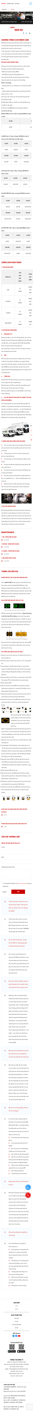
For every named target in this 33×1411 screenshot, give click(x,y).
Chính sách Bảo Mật (22, 883)
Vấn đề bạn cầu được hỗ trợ (8, 867)
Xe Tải (16, 1309)
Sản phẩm (16, 1303)
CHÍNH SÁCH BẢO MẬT (9, 1384)
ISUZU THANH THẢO (16, 1315)
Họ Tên (3, 847)
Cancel (5, 891)
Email (2, 857)
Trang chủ (4, 9)
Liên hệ (16, 1327)
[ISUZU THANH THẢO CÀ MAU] (13, 4)
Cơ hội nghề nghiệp (16, 1324)
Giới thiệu (16, 1318)
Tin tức (16, 1321)
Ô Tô (16, 1306)
